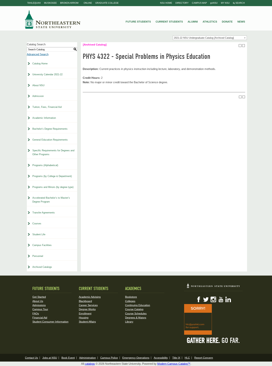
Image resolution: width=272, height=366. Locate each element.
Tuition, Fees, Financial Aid (47, 107)
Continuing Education (137, 305)
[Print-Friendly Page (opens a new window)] (240, 45)
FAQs (35, 313)
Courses (36, 223)
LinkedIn (228, 299)
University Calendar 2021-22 (47, 74)
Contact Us (31, 357)
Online (88, 3)
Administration (87, 357)
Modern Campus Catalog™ (173, 363)
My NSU (225, 3)
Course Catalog (134, 309)
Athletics (210, 21)
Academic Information (44, 118)
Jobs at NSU (49, 357)
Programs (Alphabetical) (45, 165)
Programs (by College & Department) (52, 176)
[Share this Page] (236, 45)
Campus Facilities (42, 245)
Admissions (39, 305)
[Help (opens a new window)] (243, 45)
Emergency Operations (135, 357)
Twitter (206, 299)
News (241, 21)
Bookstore (131, 296)
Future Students (138, 21)
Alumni (193, 21)
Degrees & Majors (135, 317)
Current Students (169, 21)
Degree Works (87, 309)
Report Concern (203, 357)
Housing (83, 317)
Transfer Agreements (43, 212)
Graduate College (107, 3)
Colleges (130, 301)
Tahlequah (34, 3)
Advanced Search (37, 54)
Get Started (39, 296)
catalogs (90, 363)
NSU (52, 19)
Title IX (176, 357)
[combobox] (210, 38)
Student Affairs (87, 321)
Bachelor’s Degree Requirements (50, 128)
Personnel (37, 256)
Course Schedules (136, 313)
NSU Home (166, 3)
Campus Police (109, 357)
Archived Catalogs (42, 267)
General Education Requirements (50, 139)
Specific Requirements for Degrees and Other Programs (53, 152)
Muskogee (50, 3)
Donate (227, 21)
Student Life (38, 234)
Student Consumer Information (50, 321)
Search (240, 3)
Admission (38, 96)
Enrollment (85, 313)
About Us (37, 301)
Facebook (198, 299)
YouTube (221, 299)
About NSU (38, 85)
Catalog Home (40, 63)
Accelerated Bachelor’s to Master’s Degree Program (51, 199)
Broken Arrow (69, 3)
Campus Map (199, 3)
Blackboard (85, 301)
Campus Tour (40, 309)
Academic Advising (90, 296)
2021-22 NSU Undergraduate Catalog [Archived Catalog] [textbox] (204, 37)
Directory (182, 3)
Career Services (88, 305)
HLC (187, 357)
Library (129, 321)
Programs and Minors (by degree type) (52, 187)
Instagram (213, 299)
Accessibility (161, 357)
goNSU (214, 3)
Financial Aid (39, 317)
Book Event (68, 357)
